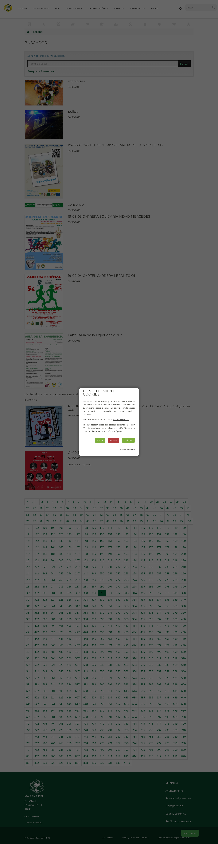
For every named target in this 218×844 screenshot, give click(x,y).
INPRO (132, 449)
